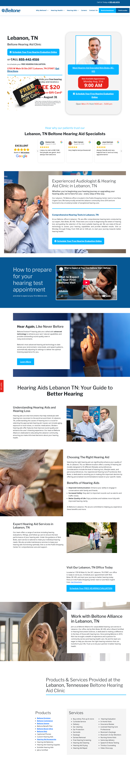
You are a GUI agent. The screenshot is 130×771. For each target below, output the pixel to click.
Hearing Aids (72, 10)
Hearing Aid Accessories (46, 739)
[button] (121, 151)
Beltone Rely (42, 731)
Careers (84, 10)
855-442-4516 (29, 59)
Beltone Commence (45, 721)
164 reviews (25, 153)
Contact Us (93, 10)
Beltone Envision (44, 718)
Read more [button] (100, 160)
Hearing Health (57, 10)
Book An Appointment (107, 10)
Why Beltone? (41, 10)
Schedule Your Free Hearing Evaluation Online (34, 52)
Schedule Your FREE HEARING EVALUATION (91, 588)
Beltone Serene (43, 723)
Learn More (25, 362)
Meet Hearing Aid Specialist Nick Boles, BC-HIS (93, 70)
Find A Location (122, 10)
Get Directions (76, 582)
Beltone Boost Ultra (45, 729)
